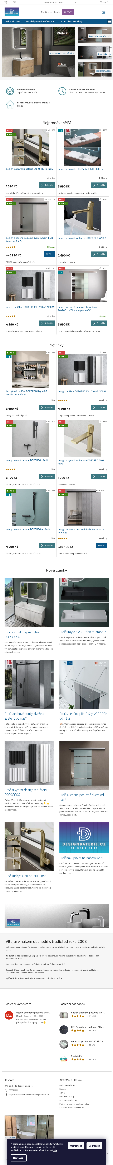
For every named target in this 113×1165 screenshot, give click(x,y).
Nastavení (17, 1158)
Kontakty (62, 1089)
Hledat (66, 12)
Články (61, 1092)
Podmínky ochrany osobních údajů (73, 1104)
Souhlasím (93, 1145)
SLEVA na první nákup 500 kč (70, 1107)
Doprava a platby (65, 1096)
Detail (48, 254)
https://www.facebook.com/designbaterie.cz (28, 1094)
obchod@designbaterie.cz (19, 1086)
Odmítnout (75, 1145)
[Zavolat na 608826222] (7, 2)
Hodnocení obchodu (52, 2)
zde (54, 1150)
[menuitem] (10, 21)
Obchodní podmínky (67, 1100)
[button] (5, 52)
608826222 (12, 1090)
